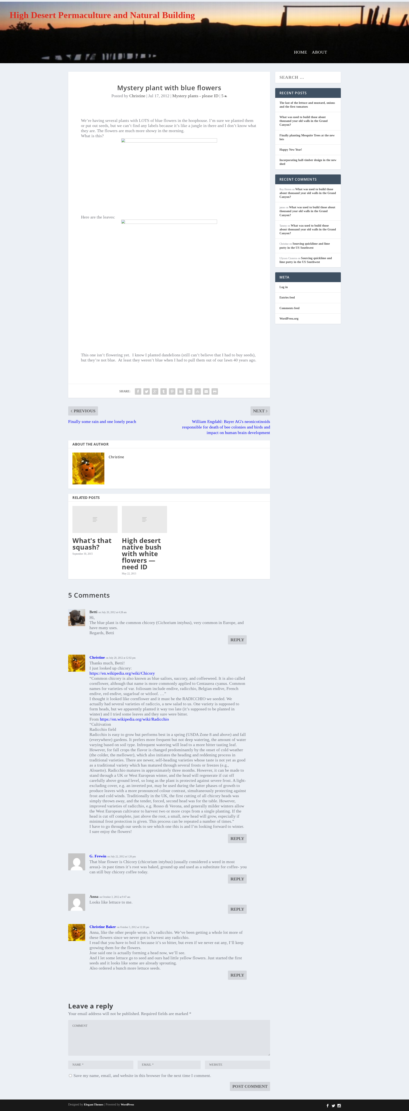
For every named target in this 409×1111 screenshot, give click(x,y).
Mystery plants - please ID (195, 95)
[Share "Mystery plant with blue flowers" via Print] (214, 391)
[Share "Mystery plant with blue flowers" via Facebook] (138, 391)
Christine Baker (102, 927)
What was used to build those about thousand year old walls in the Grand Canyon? (303, 121)
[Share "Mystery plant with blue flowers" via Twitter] (146, 391)
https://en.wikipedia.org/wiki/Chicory (122, 673)
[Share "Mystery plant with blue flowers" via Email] (206, 391)
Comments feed (289, 308)
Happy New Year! (290, 149)
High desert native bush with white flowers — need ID (141, 553)
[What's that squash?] (95, 519)
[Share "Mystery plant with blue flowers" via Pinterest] (172, 391)
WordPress (127, 1104)
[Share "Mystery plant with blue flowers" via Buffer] (189, 391)
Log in (283, 287)
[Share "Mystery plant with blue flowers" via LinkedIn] (180, 391)
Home (300, 52)
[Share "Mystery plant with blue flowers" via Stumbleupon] (197, 391)
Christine (137, 95)
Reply (237, 639)
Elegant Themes (93, 1104)
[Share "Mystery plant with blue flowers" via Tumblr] (163, 391)
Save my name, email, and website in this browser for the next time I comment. (142, 1075)
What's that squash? (92, 543)
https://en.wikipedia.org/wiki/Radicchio (134, 719)
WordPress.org (288, 318)
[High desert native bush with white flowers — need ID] (144, 519)
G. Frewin (97, 856)
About (319, 52)
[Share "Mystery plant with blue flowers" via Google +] (155, 391)
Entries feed (287, 297)
